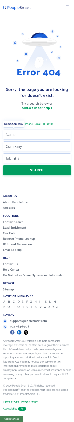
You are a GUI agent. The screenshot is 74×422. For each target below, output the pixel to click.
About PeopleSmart (16, 202)
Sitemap (8, 289)
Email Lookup (12, 250)
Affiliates (9, 208)
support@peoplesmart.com (28, 321)
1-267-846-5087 (20, 326)
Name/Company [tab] (13, 124)
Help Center (11, 269)
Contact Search (13, 222)
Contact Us (10, 264)
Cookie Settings (11, 419)
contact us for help (36, 108)
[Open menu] (68, 7)
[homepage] (17, 8)
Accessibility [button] (10, 409)
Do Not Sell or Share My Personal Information (34, 275)
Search (37, 170)
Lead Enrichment (14, 227)
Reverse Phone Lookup (19, 239)
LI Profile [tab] (48, 124)
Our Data (9, 233)
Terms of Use (11, 402)
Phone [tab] (29, 124)
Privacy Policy (29, 402)
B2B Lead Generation (17, 244)
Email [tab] (38, 124)
